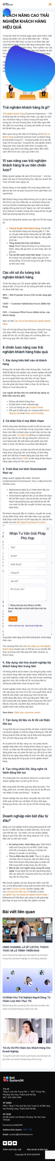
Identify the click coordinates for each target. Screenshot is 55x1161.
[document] (27, 580)
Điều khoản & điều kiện (33, 626)
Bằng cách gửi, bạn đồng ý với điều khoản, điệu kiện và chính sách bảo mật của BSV (27, 608)
